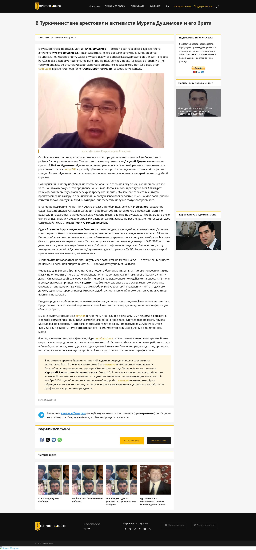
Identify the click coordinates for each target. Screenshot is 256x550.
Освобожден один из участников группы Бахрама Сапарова (121, 501)
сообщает (44, 68)
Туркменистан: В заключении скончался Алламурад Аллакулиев (152, 501)
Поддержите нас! (203, 6)
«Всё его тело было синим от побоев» (87, 500)
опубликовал (104, 338)
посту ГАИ (70, 169)
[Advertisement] (198, 163)
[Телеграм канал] (129, 528)
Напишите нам (176, 525)
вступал (80, 316)
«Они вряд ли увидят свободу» (49, 500)
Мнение (155, 6)
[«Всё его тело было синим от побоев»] (87, 493)
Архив (87, 528)
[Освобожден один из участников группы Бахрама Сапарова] (121, 493)
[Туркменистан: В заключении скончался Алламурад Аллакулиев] (155, 493)
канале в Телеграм (73, 413)
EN (167, 6)
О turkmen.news (92, 523)
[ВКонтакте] (134, 528)
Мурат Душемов (47, 399)
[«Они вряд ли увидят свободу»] (53, 493)
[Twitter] (149, 528)
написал (123, 380)
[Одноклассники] (125, 528)
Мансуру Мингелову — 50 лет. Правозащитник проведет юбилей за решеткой (195, 111)
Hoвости (94, 6)
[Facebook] (139, 528)
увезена (110, 364)
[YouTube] (144, 528)
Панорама (137, 6)
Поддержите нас (206, 525)
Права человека (115, 6)
